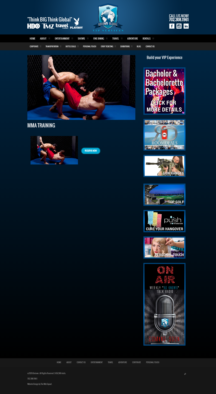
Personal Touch (89, 47)
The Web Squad (46, 384)
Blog (139, 47)
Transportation (52, 47)
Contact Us (150, 47)
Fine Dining (98, 38)
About (43, 38)
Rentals (147, 38)
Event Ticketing (107, 47)
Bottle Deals (71, 47)
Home (32, 38)
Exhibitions (125, 47)
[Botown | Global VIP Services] (108, 17)
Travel (115, 38)
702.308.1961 (32, 379)
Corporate (34, 47)
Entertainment (62, 38)
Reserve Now (91, 150)
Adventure (132, 38)
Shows (81, 38)
